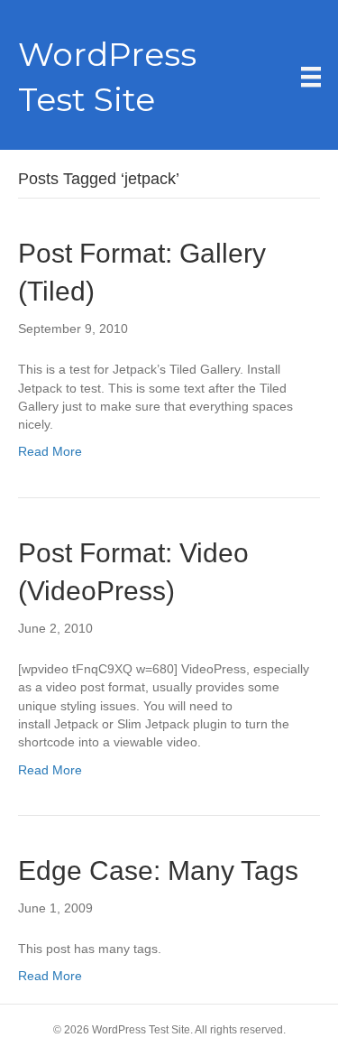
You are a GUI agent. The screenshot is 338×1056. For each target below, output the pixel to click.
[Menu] (310, 76)
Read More (50, 451)
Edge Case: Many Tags (158, 870)
